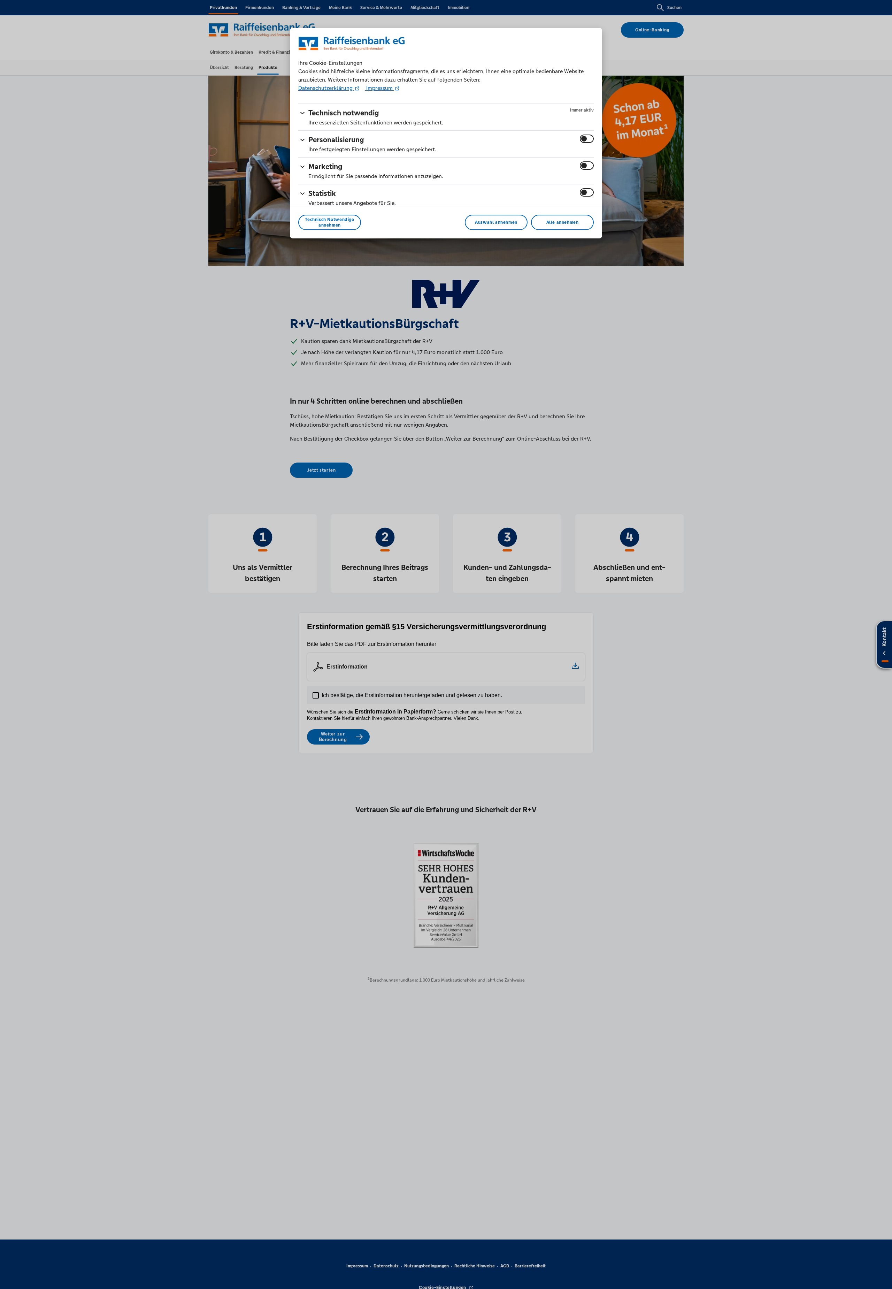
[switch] (587, 139)
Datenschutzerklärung (326, 88)
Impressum (379, 88)
